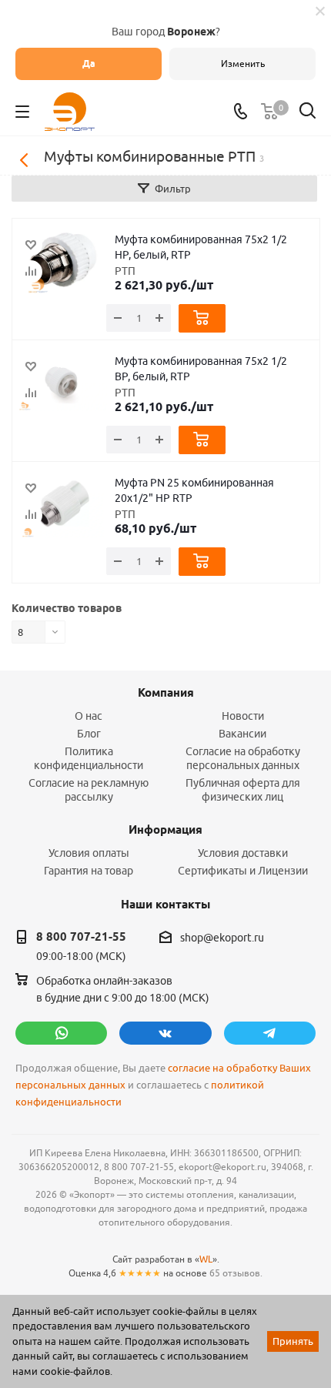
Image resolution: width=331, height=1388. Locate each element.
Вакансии (242, 733)
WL (205, 1259)
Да (88, 63)
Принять (292, 1341)
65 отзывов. (235, 1273)
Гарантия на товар (88, 871)
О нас (88, 716)
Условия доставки (243, 853)
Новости (243, 716)
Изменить (243, 63)
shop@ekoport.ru (222, 937)
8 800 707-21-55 (81, 937)
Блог (89, 733)
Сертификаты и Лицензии (243, 871)
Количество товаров (67, 608)
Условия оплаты (88, 853)
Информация (165, 830)
